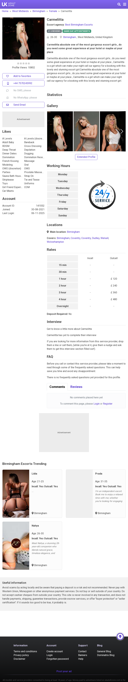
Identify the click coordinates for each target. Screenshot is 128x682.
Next (122, 131)
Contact (82, 651)
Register (107, 403)
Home (5, 11)
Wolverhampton (55, 241)
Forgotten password (58, 658)
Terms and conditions (25, 651)
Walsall (104, 238)
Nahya (35, 525)
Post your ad (64, 671)
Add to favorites (22, 76)
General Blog (104, 651)
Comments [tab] (57, 387)
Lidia (34, 473)
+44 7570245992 (22, 83)
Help (80, 658)
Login (97, 403)
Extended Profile (86, 156)
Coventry (75, 238)
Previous (51, 131)
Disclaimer (19, 658)
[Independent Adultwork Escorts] (9, 4)
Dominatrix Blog (105, 655)
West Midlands (20, 11)
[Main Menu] (124, 4)
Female (53, 11)
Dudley (95, 238)
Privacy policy (21, 655)
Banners (82, 655)
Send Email (19, 104)
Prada (98, 473)
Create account (55, 651)
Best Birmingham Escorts (79, 24)
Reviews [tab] (76, 387)
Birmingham (38, 11)
